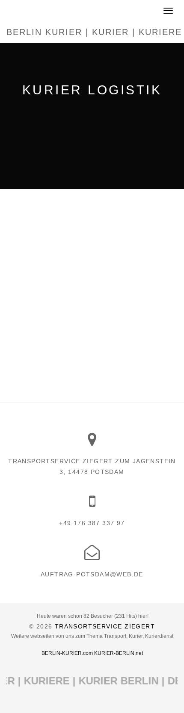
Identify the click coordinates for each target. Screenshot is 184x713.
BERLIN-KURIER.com (67, 653)
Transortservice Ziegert (105, 626)
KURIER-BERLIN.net (118, 653)
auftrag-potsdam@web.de (92, 574)
